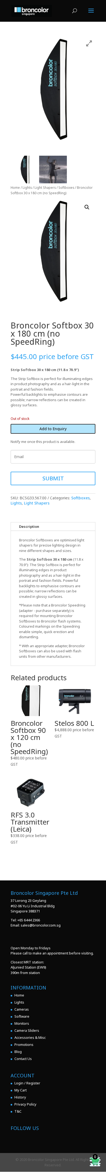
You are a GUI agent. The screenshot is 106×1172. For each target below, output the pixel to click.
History (20, 1097)
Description (29, 526)
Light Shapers (45, 187)
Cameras (21, 1009)
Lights (27, 187)
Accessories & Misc (30, 1037)
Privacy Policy (25, 1104)
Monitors (21, 1023)
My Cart (20, 1090)
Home (15, 187)
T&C (17, 1111)
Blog (18, 1051)
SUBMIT (53, 478)
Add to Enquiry (53, 428)
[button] (87, 207)
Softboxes (66, 187)
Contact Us (23, 1058)
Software (21, 1016)
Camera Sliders (26, 1030)
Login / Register (27, 1083)
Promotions (23, 1044)
